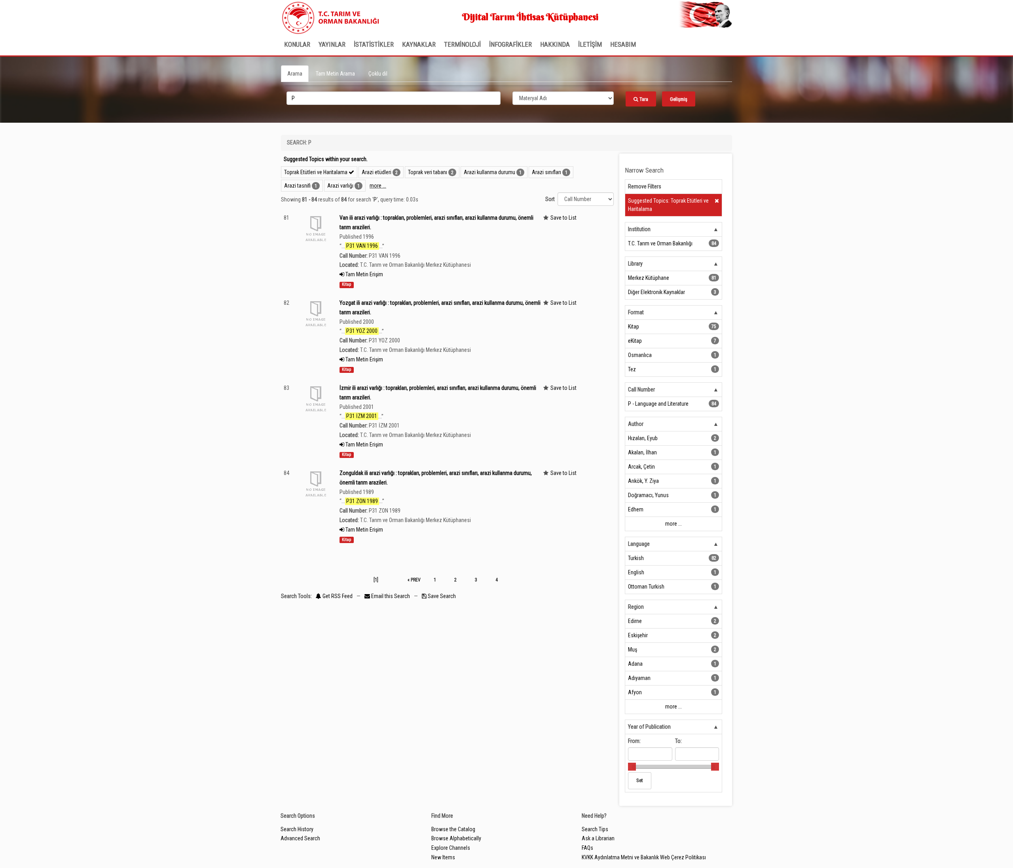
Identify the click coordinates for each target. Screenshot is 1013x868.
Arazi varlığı (340, 185)
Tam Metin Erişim (363, 274)
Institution (639, 229)
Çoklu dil (377, 73)
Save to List (563, 218)
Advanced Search (300, 838)
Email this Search (390, 596)
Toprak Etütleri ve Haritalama (316, 172)
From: (634, 741)
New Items (443, 857)
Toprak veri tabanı (427, 172)
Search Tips (595, 829)
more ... (378, 185)
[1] (376, 580)
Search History (297, 829)
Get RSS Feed (337, 596)
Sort (550, 199)
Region (636, 607)
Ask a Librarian (598, 838)
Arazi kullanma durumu (489, 172)
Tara (643, 99)
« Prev (414, 580)
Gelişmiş (678, 99)
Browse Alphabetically (456, 838)
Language (639, 544)
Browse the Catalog (453, 829)
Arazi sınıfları (546, 172)
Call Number (641, 389)
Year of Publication (649, 727)
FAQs (587, 848)
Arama (294, 73)
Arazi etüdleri (376, 172)
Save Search (441, 596)
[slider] (632, 767)
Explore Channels (450, 848)
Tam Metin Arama (335, 73)
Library (635, 263)
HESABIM (623, 44)
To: (678, 741)
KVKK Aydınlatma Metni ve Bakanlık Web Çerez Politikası (644, 857)
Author (635, 424)
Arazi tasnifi (297, 185)
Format (636, 312)
